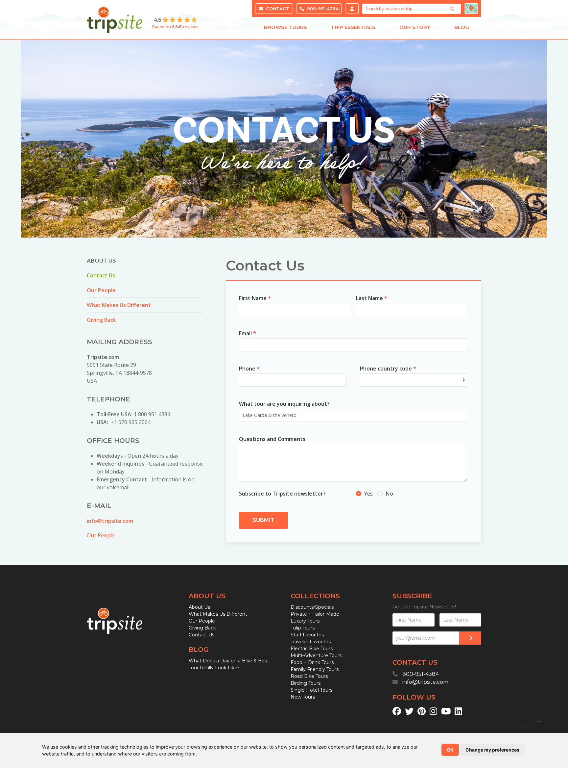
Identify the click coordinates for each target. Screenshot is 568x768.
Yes (368, 493)
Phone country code (388, 368)
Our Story (414, 27)
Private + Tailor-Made (315, 614)
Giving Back (101, 319)
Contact (277, 8)
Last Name (371, 298)
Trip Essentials (353, 27)
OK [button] (450, 750)
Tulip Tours (303, 628)
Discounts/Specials (312, 607)
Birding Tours (305, 683)
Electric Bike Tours (312, 649)
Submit (263, 520)
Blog (461, 27)
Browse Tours (285, 27)
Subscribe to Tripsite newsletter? (282, 493)
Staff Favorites (307, 635)
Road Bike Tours (309, 676)
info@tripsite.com (110, 521)
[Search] (453, 9)
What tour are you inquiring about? (284, 403)
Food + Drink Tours (312, 662)
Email (247, 333)
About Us (199, 607)
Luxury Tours (305, 621)
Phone (249, 368)
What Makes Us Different (119, 305)
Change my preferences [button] (492, 750)
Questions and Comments (272, 439)
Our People (101, 290)
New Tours (303, 697)
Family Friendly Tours (315, 669)
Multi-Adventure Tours (316, 655)
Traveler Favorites (311, 642)
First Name (255, 298)
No (388, 493)
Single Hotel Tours (311, 690)
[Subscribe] (470, 638)
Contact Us (101, 275)
